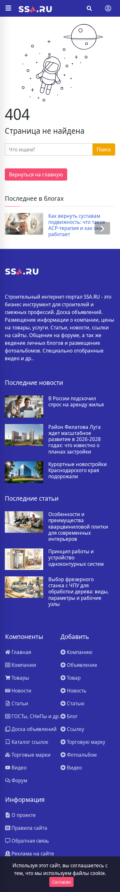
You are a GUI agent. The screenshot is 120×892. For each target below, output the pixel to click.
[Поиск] (89, 8)
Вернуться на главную (36, 174)
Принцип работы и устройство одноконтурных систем (76, 557)
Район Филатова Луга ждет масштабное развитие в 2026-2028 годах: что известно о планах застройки (74, 439)
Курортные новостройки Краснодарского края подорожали (77, 470)
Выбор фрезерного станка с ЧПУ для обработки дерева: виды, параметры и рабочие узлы (78, 591)
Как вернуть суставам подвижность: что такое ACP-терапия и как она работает (76, 225)
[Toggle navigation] (108, 8)
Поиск (104, 149)
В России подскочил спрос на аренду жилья (76, 401)
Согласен (61, 882)
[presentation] (17, 228)
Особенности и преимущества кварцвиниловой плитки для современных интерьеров (78, 526)
